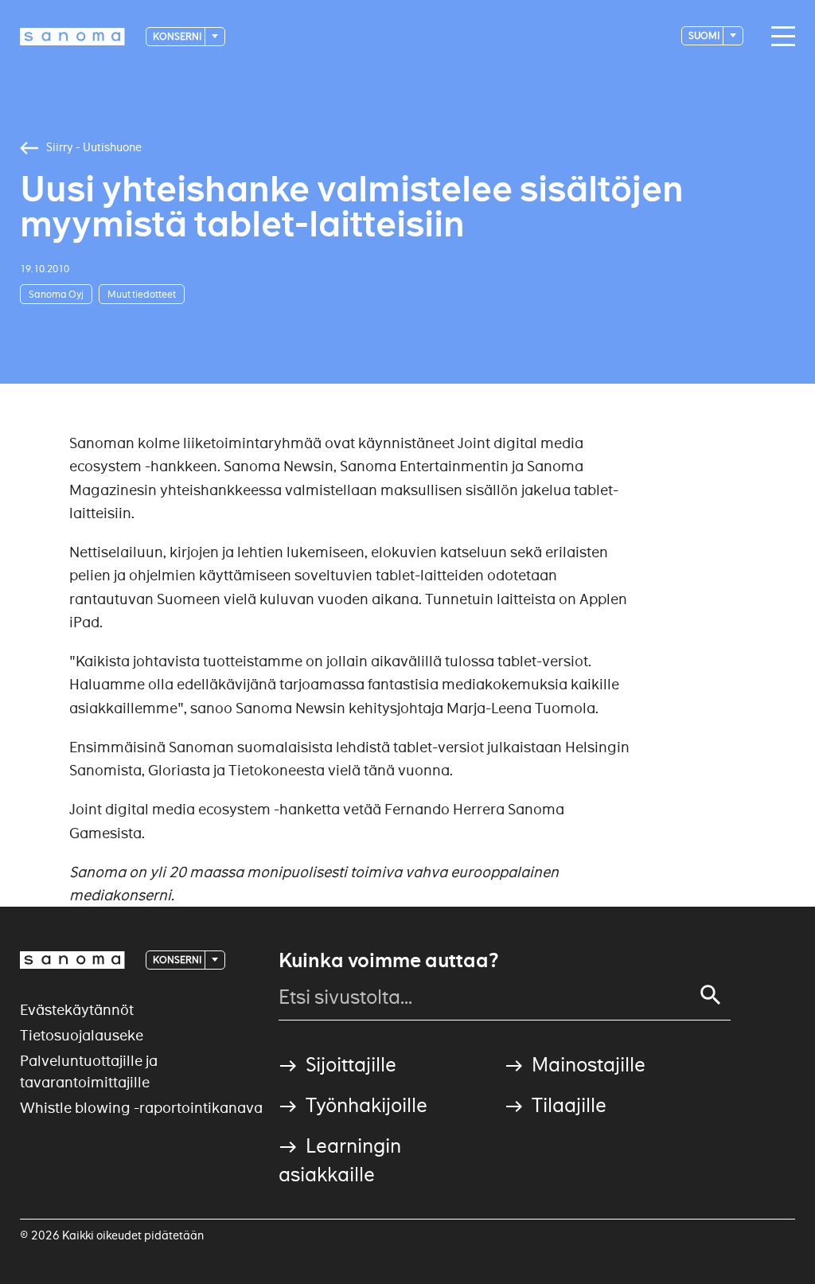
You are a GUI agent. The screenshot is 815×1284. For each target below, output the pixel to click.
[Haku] (711, 995)
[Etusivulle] (72, 36)
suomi (704, 35)
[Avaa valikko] (779, 37)
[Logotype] (72, 960)
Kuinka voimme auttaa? (388, 961)
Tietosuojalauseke (81, 1035)
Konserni (178, 36)
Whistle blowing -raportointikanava (141, 1108)
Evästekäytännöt (77, 1010)
